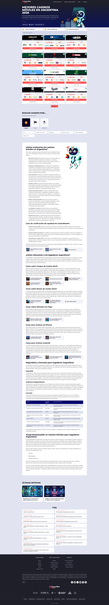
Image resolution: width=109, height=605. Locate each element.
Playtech (54, 560)
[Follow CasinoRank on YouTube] (80, 582)
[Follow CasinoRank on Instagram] (75, 582)
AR (23, 582)
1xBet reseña (54, 50)
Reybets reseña (54, 101)
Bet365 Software (54, 567)
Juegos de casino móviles (69, 1)
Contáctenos (69, 562)
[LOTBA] (35, 593)
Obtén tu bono (33, 48)
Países (39, 567)
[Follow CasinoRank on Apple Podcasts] (86, 582)
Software (40, 564)
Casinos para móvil (57, 1)
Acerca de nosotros (69, 560)
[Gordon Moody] (62, 593)
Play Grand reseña (32, 101)
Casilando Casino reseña (32, 84)
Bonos (39, 560)
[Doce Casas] (53, 593)
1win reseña (76, 50)
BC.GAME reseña (54, 84)
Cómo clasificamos (69, 564)
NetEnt (54, 569)
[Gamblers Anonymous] (70, 593)
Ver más (53, 106)
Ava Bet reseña (76, 84)
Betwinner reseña (32, 67)
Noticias (85, 1)
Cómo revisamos (69, 567)
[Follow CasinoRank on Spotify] (83, 582)
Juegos (39, 562)
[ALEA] (44, 593)
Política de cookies (54, 603)
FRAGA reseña (76, 67)
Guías (79, 1)
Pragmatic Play (54, 564)
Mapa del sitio (40, 569)
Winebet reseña (54, 67)
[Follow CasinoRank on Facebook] (72, 582)
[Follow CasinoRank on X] (77, 582)
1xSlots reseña (32, 50)
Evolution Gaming (54, 562)
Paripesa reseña (76, 101)
